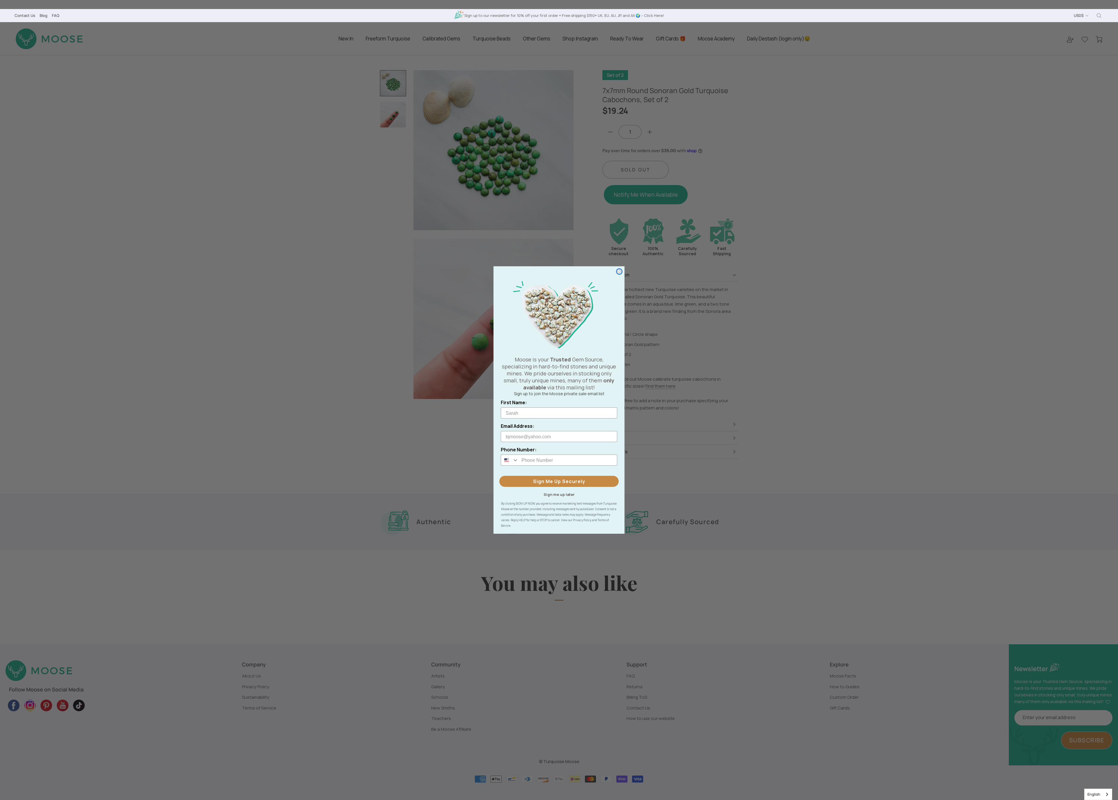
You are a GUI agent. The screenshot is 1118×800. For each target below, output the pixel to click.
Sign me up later (559, 494)
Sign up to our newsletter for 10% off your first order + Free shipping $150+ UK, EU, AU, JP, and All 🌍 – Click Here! (564, 15)
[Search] (1099, 15)
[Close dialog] (619, 271)
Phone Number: (519, 449)
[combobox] (1098, 794)
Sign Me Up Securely (559, 481)
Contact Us (25, 15)
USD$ (1079, 15)
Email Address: (517, 426)
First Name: (514, 402)
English (1093, 794)
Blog (43, 15)
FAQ (55, 15)
